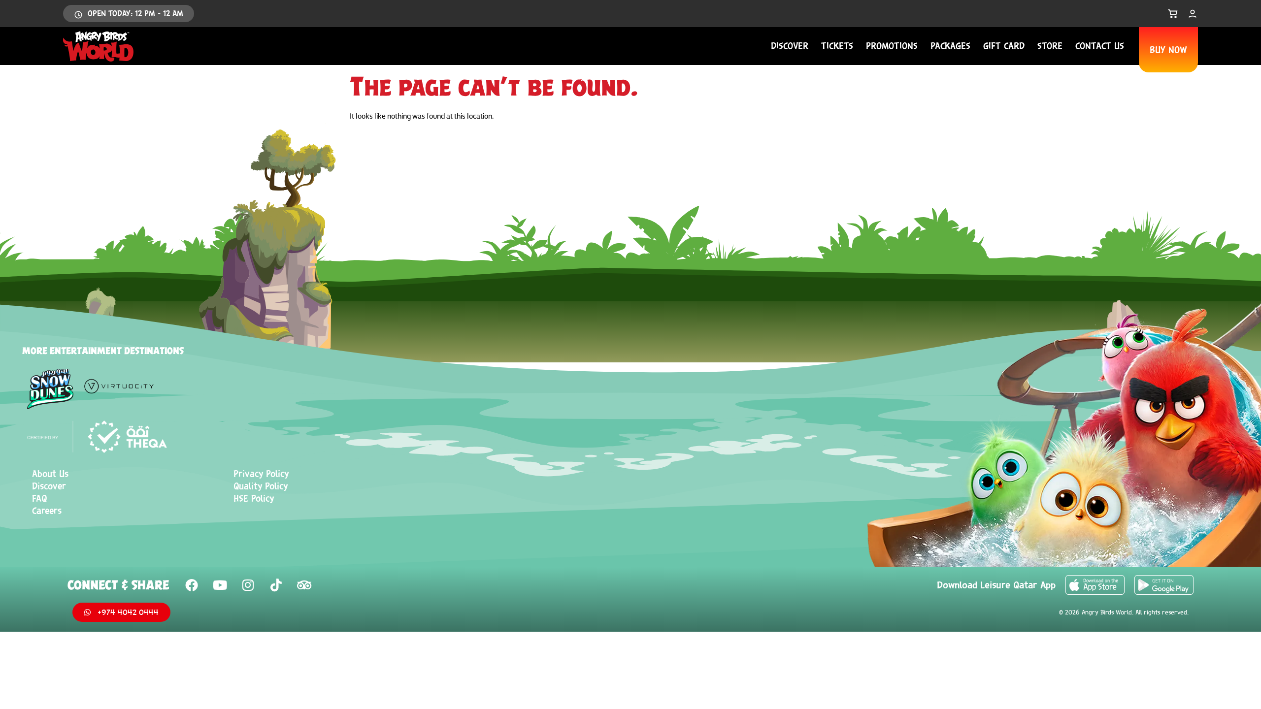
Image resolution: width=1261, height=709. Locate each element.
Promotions (892, 46)
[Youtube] (219, 585)
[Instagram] (248, 585)
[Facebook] (191, 585)
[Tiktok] (276, 585)
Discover (789, 46)
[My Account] (1192, 13)
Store (1049, 46)
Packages (950, 46)
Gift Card (1004, 46)
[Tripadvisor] (304, 585)
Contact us (1099, 46)
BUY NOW (1168, 50)
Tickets (837, 46)
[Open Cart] (1172, 13)
